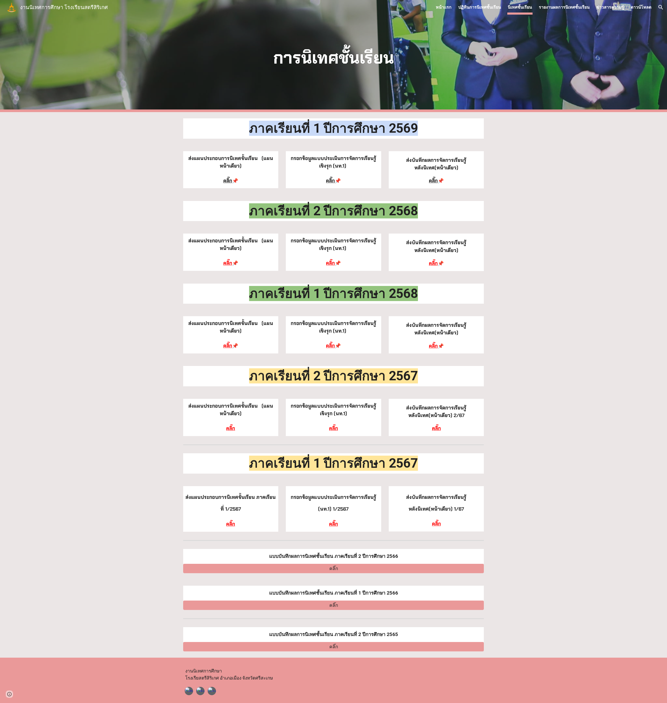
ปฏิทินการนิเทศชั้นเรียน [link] (479, 7)
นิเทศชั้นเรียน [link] (520, 7)
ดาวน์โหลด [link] (641, 7)
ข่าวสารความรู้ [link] (610, 7)
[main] (333, 56)
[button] (660, 7)
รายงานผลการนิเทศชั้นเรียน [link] (564, 7)
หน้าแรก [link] (444, 7)
